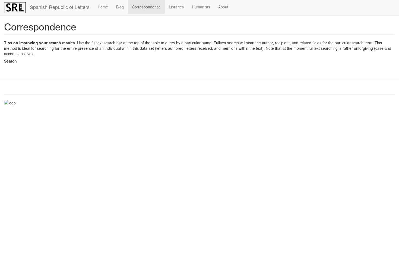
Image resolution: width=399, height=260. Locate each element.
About (223, 7)
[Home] (17, 7)
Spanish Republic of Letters (60, 6)
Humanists (201, 7)
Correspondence (146, 7)
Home (103, 7)
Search (10, 61)
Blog (120, 7)
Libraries (176, 7)
